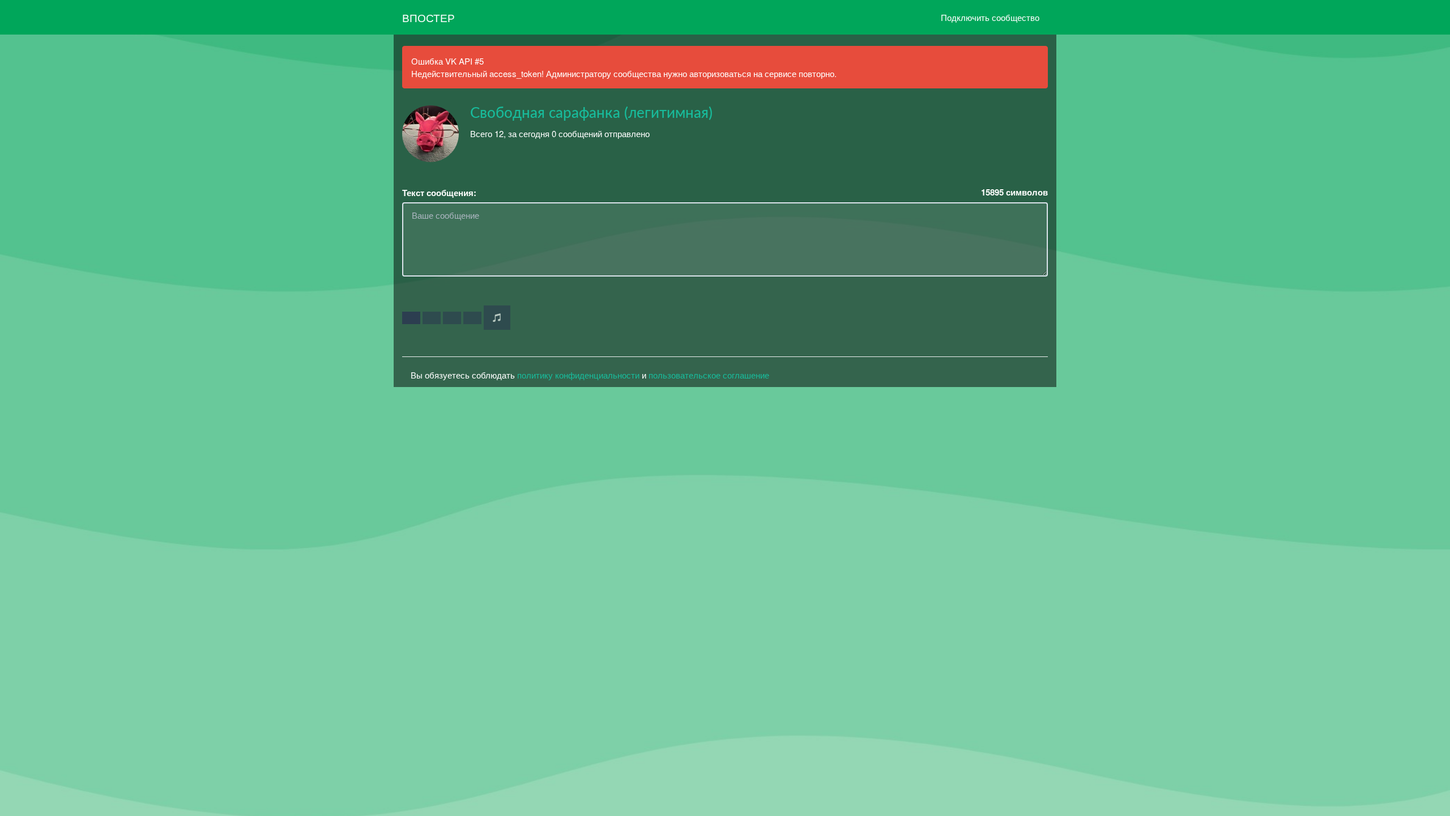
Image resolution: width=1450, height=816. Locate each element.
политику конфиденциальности (578, 375)
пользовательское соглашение (709, 375)
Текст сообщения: (439, 193)
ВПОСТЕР (428, 17)
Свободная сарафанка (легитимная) (591, 113)
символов (1014, 192)
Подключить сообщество (990, 17)
